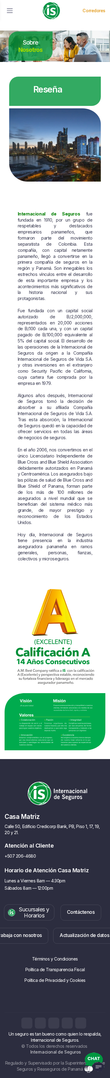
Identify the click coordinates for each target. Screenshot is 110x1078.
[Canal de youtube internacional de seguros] (80, 1023)
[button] (29, 912)
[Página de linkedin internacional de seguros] (67, 1023)
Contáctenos (81, 912)
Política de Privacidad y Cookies (55, 980)
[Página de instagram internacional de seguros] (40, 1023)
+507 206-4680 (20, 856)
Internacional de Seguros (55, 1051)
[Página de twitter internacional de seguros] (53, 1023)
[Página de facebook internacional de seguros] (26, 1023)
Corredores (93, 10)
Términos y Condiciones (55, 958)
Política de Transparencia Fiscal (55, 969)
